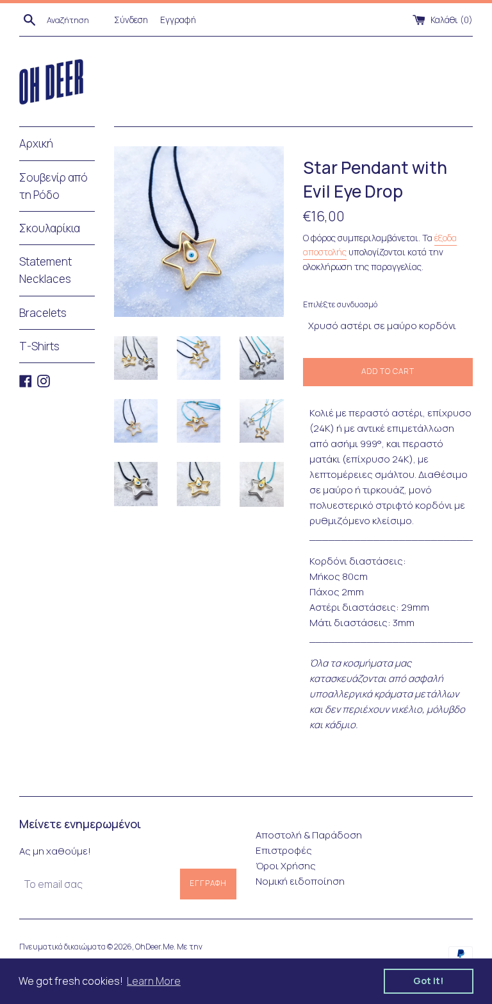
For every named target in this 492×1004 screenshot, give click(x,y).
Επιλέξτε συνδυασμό (340, 304)
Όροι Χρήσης (286, 865)
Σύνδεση (131, 20)
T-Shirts (39, 346)
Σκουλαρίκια (49, 228)
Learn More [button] (154, 981)
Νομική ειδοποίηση (300, 881)
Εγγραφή (178, 20)
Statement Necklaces (45, 270)
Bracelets (43, 312)
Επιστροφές (284, 850)
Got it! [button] (428, 980)
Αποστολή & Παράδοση (309, 835)
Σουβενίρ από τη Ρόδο (53, 186)
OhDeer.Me (154, 946)
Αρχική (36, 143)
